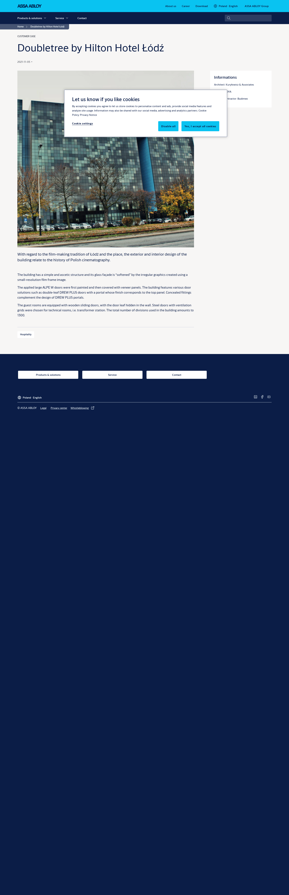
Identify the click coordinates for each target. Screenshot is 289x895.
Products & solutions (29, 18)
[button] (45, 18)
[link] (170, 6)
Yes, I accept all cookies (200, 126)
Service (59, 18)
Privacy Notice (88, 114)
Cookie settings (82, 123)
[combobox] (248, 18)
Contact (82, 18)
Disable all (168, 126)
